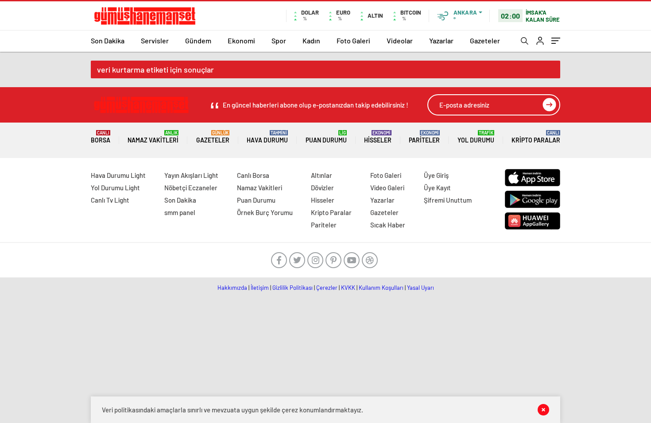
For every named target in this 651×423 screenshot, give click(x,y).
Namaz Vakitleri (153, 137)
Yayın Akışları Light (191, 175)
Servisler (155, 40)
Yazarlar (441, 40)
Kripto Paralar (536, 137)
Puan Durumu (326, 137)
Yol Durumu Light (115, 188)
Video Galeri (387, 188)
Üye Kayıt (437, 188)
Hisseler (377, 137)
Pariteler (424, 137)
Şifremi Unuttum (448, 200)
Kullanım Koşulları (381, 287)
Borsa (100, 137)
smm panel (179, 212)
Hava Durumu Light (118, 175)
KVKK (348, 287)
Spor (278, 40)
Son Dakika (107, 40)
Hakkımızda (232, 287)
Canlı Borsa (253, 175)
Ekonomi (241, 40)
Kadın (311, 40)
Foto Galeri (353, 40)
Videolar (400, 40)
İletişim (260, 287)
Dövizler (322, 188)
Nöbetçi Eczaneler (190, 188)
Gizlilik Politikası (292, 287)
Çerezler (326, 287)
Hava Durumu (267, 137)
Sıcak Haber (387, 225)
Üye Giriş (436, 175)
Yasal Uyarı (420, 287)
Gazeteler (485, 40)
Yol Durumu (475, 137)
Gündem (198, 40)
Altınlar (321, 175)
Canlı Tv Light (110, 200)
